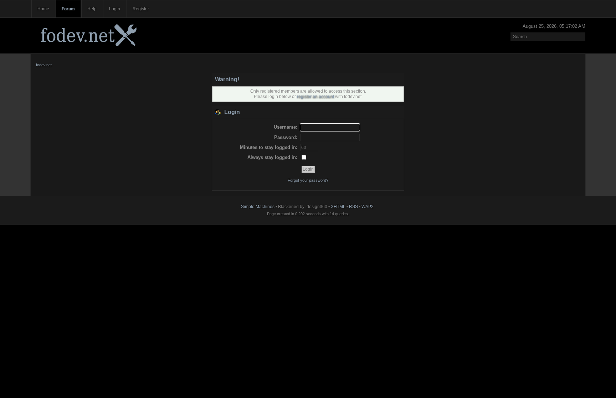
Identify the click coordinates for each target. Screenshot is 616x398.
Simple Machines (257, 206)
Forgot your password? (308, 180)
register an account (315, 96)
